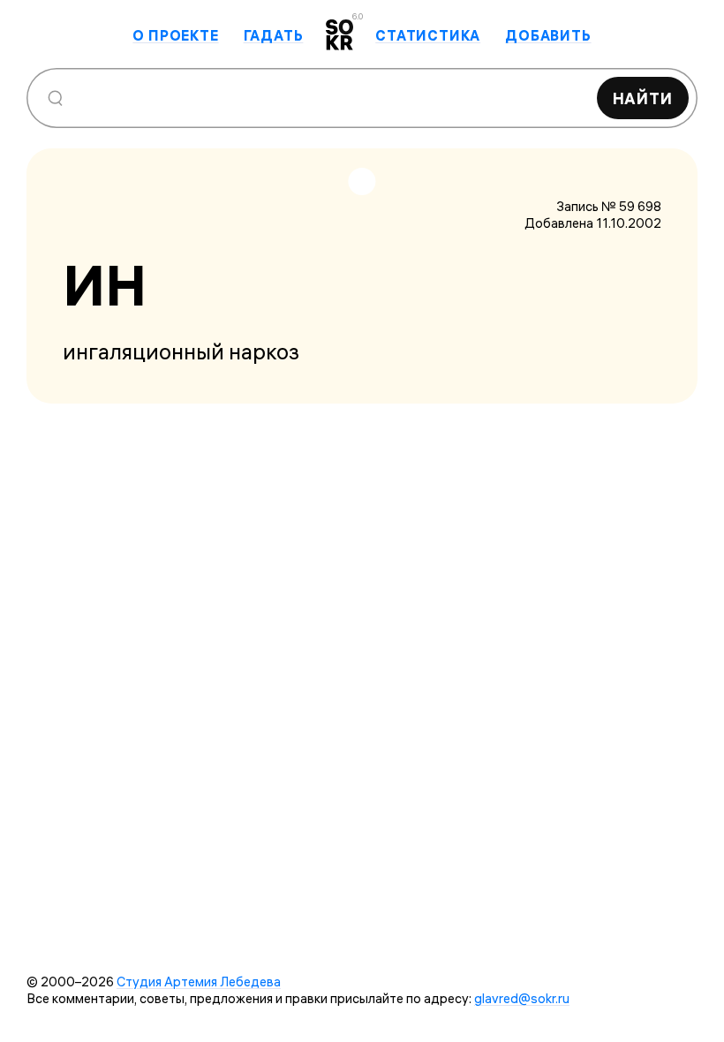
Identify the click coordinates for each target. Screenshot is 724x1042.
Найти (643, 98)
